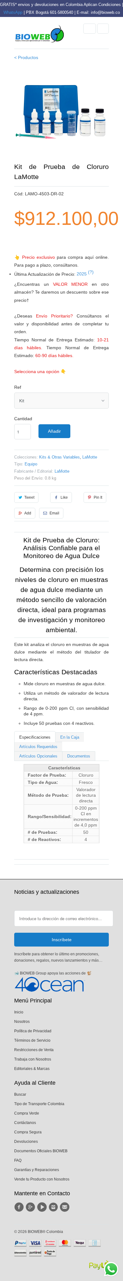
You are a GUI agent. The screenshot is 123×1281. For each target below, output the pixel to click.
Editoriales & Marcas (32, 1069)
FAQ (17, 1160)
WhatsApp (12, 12)
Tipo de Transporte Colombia (39, 1104)
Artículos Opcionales (38, 756)
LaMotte (89, 457)
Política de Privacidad (32, 1031)
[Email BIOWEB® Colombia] (65, 1207)
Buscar (20, 1094)
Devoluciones (26, 1141)
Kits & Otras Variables (59, 457)
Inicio (18, 1012)
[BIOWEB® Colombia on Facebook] (20, 1207)
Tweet (29, 497)
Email (54, 513)
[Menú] (89, 29)
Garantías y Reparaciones (36, 1170)
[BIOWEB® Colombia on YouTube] (43, 1207)
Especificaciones (34, 737)
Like (64, 497)
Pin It (98, 497)
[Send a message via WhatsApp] (111, 1269)
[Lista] (103, 29)
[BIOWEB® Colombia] (39, 35)
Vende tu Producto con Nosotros (41, 1179)
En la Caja (69, 737)
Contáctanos (25, 1123)
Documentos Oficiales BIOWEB (40, 1151)
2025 (85, 273)
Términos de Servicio (32, 1040)
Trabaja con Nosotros (32, 1059)
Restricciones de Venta (34, 1050)
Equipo (31, 464)
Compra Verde (26, 1113)
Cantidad (23, 418)
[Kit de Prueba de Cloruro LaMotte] (61, 115)
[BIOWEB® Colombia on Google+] (31, 1207)
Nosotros (22, 1021)
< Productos (26, 57)
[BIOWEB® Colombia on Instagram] (54, 1207)
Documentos (78, 756)
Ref (17, 387)
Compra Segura (28, 1132)
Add (27, 513)
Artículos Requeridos (38, 746)
